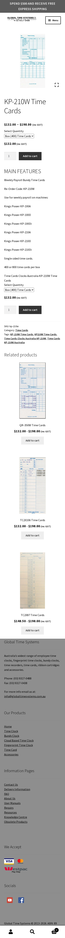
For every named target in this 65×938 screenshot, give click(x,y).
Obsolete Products (15, 822)
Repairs (9, 808)
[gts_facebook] (21, 900)
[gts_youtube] (10, 900)
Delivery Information (17, 789)
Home (8, 726)
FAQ (6, 794)
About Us (9, 798)
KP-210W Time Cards (21, 334)
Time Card (10, 750)
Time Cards (21, 330)
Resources (10, 812)
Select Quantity (13, 131)
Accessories (11, 754)
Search (32, 932)
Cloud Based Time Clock (19, 740)
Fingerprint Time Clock (18, 745)
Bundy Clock (11, 736)
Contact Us (11, 784)
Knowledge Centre (15, 817)
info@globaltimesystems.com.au (25, 696)
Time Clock (11, 731)
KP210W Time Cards (45, 334)
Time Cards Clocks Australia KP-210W (25, 338)
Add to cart (30, 156)
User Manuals (12, 803)
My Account (11, 932)
